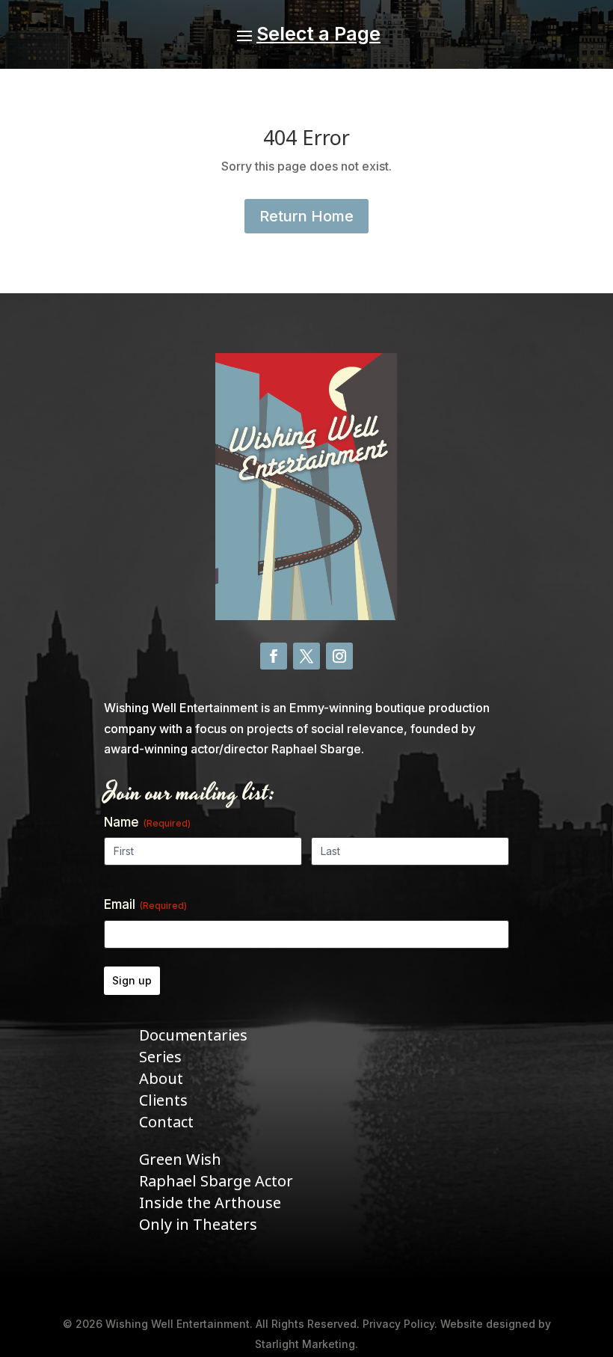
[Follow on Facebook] (273, 656)
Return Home (306, 216)
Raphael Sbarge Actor (216, 1181)
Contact (166, 1122)
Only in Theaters (198, 1225)
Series (160, 1057)
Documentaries (193, 1036)
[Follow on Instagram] (339, 656)
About (161, 1079)
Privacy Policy (398, 1323)
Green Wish (180, 1160)
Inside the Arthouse (210, 1203)
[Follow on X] (306, 656)
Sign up (132, 980)
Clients (163, 1101)
